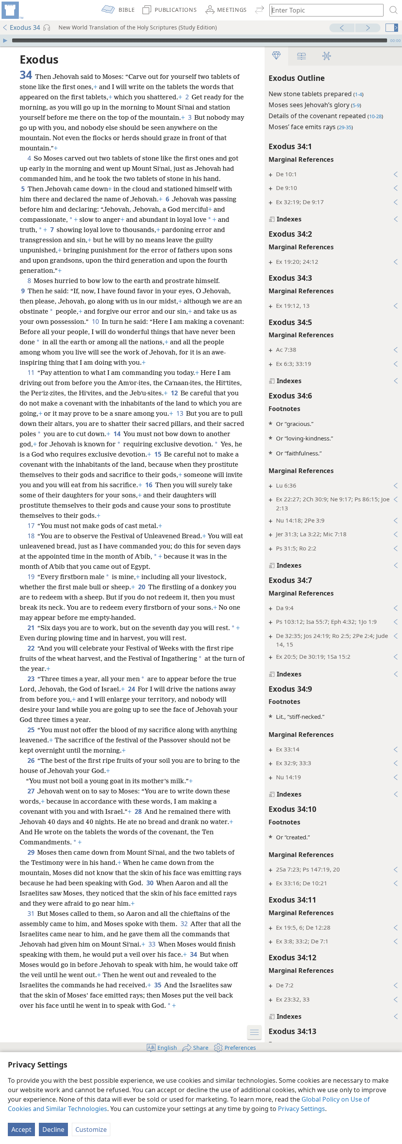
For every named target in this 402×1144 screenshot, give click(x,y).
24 (132, 689)
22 (31, 648)
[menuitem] (12, 10)
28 (139, 811)
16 (149, 485)
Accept (21, 1129)
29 (31, 852)
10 (96, 321)
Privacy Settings (301, 1108)
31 (31, 913)
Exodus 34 (25, 27)
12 (175, 393)
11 (31, 372)
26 (31, 760)
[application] (201, 40)
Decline (53, 1129)
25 (31, 730)
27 (31, 791)
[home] (12, 10)
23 (31, 678)
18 (31, 536)
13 (180, 413)
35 (158, 985)
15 (158, 454)
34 (194, 954)
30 (150, 883)
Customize (91, 1129)
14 (117, 433)
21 (31, 627)
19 (31, 576)
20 (142, 587)
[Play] (5, 40)
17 (31, 525)
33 (152, 944)
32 (185, 923)
